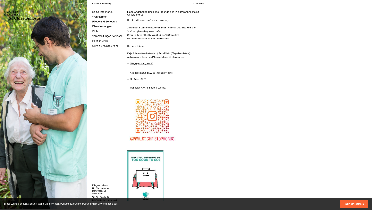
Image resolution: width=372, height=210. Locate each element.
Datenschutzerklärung (105, 45)
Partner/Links (100, 40)
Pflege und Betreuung (105, 21)
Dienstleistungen (102, 26)
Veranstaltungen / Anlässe (107, 36)
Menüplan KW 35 (138, 79)
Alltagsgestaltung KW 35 (141, 63)
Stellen (96, 31)
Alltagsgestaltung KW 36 (142, 73)
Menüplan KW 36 (139, 87)
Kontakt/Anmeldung (101, 3)
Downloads (198, 3)
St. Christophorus (102, 11)
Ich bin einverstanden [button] (354, 204)
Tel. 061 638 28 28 (100, 197)
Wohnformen (99, 16)
